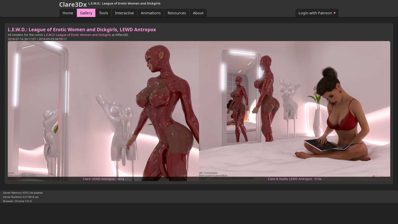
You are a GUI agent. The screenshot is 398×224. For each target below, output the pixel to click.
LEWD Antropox (138, 29)
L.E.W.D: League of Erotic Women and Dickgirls (77, 35)
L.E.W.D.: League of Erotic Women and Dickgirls (62, 29)
